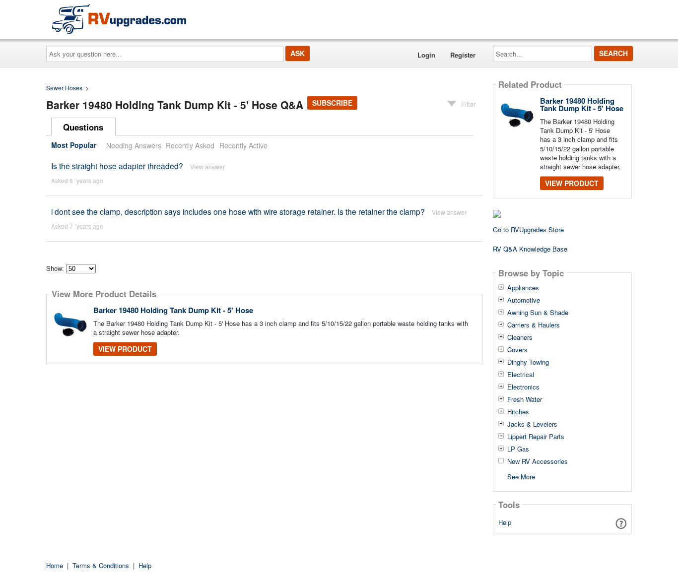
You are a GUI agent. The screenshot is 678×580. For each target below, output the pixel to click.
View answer (207, 166)
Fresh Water (524, 399)
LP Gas (518, 449)
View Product (125, 349)
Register (462, 55)
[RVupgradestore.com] (119, 18)
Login (426, 55)
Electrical (520, 374)
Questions (83, 127)
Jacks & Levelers (532, 424)
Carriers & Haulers (533, 325)
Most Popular (73, 145)
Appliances (523, 287)
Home (54, 565)
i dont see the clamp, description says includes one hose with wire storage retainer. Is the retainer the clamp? (238, 211)
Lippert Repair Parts (535, 436)
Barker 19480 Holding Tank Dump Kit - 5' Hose (173, 310)
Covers (517, 349)
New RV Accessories (537, 461)
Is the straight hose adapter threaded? (117, 165)
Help (504, 522)
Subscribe (332, 103)
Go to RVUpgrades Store (528, 229)
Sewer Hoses (64, 87)
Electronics (523, 387)
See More (521, 476)
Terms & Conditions (100, 565)
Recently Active (243, 145)
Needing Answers (133, 145)
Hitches (518, 411)
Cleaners (520, 337)
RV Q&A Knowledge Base (530, 249)
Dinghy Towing (528, 362)
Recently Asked (190, 145)
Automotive (523, 300)
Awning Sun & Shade (537, 312)
